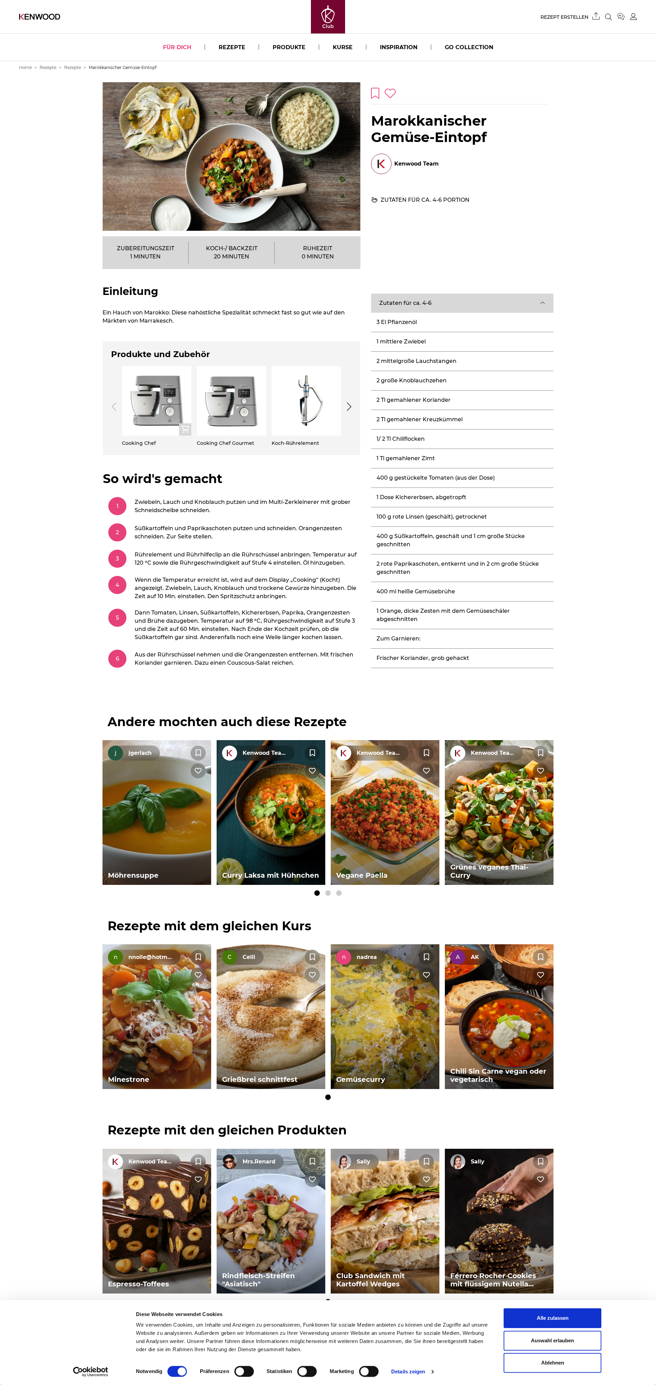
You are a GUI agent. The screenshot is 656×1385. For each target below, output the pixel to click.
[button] (462, 303)
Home (25, 67)
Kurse (343, 47)
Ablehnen (552, 1363)
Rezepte (232, 47)
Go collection (469, 47)
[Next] (347, 406)
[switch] (244, 1371)
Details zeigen (408, 1371)
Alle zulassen (553, 1318)
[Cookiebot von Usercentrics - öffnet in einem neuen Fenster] (91, 1372)
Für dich (177, 47)
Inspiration (399, 47)
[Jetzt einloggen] (633, 16)
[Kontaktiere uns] (623, 17)
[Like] (198, 770)
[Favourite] (198, 753)
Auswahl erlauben (552, 1340)
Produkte (289, 47)
